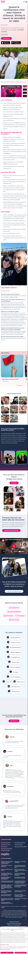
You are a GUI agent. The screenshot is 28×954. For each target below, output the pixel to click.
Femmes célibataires (16, 677)
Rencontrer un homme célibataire (6, 866)
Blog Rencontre (15, 607)
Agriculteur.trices (15, 686)
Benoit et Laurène (21, 412)
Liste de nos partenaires (5, 949)
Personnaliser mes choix (20, 952)
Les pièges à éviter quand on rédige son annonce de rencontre (21, 885)
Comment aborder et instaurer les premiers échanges (20, 874)
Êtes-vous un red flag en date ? (10, 379)
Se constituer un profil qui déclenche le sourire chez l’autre (7, 899)
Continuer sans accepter (23, 927)
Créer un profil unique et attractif (7, 870)
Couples (12, 81)
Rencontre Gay (9, 615)
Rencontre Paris (15, 691)
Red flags (15, 672)
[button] (26, 2)
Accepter (7, 952)
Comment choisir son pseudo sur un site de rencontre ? (6, 891)
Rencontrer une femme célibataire (20, 862)
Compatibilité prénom (15, 647)
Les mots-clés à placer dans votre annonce (6, 895)
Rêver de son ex (21, 681)
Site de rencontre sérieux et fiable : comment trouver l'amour (7, 862)
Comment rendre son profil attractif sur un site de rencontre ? (7, 874)
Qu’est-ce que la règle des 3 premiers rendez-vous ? (7, 881)
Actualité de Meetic (5, 844)
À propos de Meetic (5, 842)
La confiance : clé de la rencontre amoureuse (20, 877)
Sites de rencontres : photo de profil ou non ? (7, 903)
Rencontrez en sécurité (6, 848)
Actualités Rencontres (20, 842)
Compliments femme (15, 637)
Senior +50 (8, 681)
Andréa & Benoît (4, 403)
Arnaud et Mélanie (3, 412)
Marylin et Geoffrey (21, 403)
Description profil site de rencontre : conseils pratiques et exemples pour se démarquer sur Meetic (7, 886)
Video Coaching (15, 619)
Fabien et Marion (13, 421)
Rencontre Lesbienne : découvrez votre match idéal (20, 866)
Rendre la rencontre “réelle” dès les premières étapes (21, 870)
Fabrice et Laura (13, 412)
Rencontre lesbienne (16, 667)
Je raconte (14, 483)
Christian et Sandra (12, 403)
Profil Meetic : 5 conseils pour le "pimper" (20, 891)
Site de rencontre (19, 844)
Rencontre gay (15, 662)
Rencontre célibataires (15, 611)
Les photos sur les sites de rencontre (21, 899)
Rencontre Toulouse (15, 642)
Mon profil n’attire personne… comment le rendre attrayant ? (20, 895)
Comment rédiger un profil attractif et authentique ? (6, 878)
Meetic (2, 81)
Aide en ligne (4, 846)
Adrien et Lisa (4, 421)
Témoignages (7, 81)
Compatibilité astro (15, 657)
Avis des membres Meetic (21, 846)
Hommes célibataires (15, 652)
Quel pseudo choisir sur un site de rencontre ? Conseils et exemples (20, 881)
